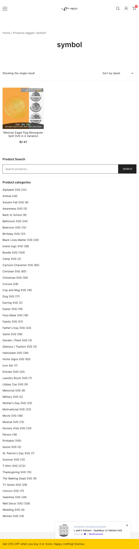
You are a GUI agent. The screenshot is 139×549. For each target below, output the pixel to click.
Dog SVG (8, 296)
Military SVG (10, 396)
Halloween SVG (12, 353)
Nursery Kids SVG (14, 428)
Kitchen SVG (10, 371)
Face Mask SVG (13, 315)
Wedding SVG (11, 509)
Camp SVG (9, 258)
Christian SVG (11, 271)
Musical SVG (10, 422)
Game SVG (9, 334)
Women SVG (10, 516)
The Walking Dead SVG (17, 478)
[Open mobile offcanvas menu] (5, 8)
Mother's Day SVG (14, 403)
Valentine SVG (12, 497)
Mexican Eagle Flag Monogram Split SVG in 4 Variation (23, 134)
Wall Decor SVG (13, 503)
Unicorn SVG (11, 491)
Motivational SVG (14, 409)
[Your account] (126, 8)
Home (6, 33)
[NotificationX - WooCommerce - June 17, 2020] (93, 530)
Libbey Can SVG (13, 384)
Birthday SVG (11, 233)
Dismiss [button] (79, 544)
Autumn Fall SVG (13, 202)
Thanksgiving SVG (14, 472)
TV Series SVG (12, 484)
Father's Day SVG (14, 328)
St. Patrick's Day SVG (16, 453)
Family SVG (10, 321)
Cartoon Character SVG (18, 265)
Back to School (12, 215)
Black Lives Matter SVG (18, 240)
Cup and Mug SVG (14, 290)
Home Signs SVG (13, 359)
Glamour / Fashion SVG (17, 346)
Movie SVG (10, 415)
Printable (8, 440)
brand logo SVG (13, 246)
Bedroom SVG (12, 227)
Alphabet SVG (11, 189)
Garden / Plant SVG (15, 340)
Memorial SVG (12, 390)
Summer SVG (11, 459)
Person (7, 434)
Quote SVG (10, 447)
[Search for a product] (118, 8)
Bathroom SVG (12, 221)
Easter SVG (10, 309)
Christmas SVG (12, 277)
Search (127, 168)
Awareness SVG (13, 208)
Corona (7, 284)
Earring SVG (10, 302)
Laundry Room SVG (15, 378)
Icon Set (8, 365)
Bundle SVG (10, 252)
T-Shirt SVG (10, 466)
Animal (7, 196)
